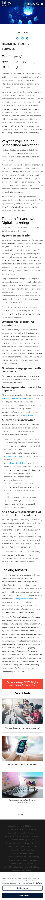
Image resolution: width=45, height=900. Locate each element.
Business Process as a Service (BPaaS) (22, 829)
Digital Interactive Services (29, 836)
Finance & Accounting (14, 843)
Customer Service (11, 836)
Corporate (32, 833)
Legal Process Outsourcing (16, 856)
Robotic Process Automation (22, 863)
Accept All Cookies (22, 895)
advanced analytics (16, 463)
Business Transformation (17, 833)
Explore (20, 814)
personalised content (12, 456)
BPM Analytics (30, 826)
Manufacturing (33, 856)
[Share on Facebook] (17, 38)
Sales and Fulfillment (32, 867)
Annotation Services (16, 826)
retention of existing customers (14, 398)
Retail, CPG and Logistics (13, 867)
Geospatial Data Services (17, 846)
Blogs (30, 3)
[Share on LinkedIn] (27, 38)
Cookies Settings (22, 888)
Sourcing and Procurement (22, 870)
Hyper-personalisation (23, 598)
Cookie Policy (37, 883)
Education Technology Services (22, 839)
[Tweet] (22, 38)
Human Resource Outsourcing (22, 850)
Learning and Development (22, 853)
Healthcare (32, 846)
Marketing (11, 860)
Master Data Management (27, 860)
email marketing (29, 415)
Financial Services (31, 843)
